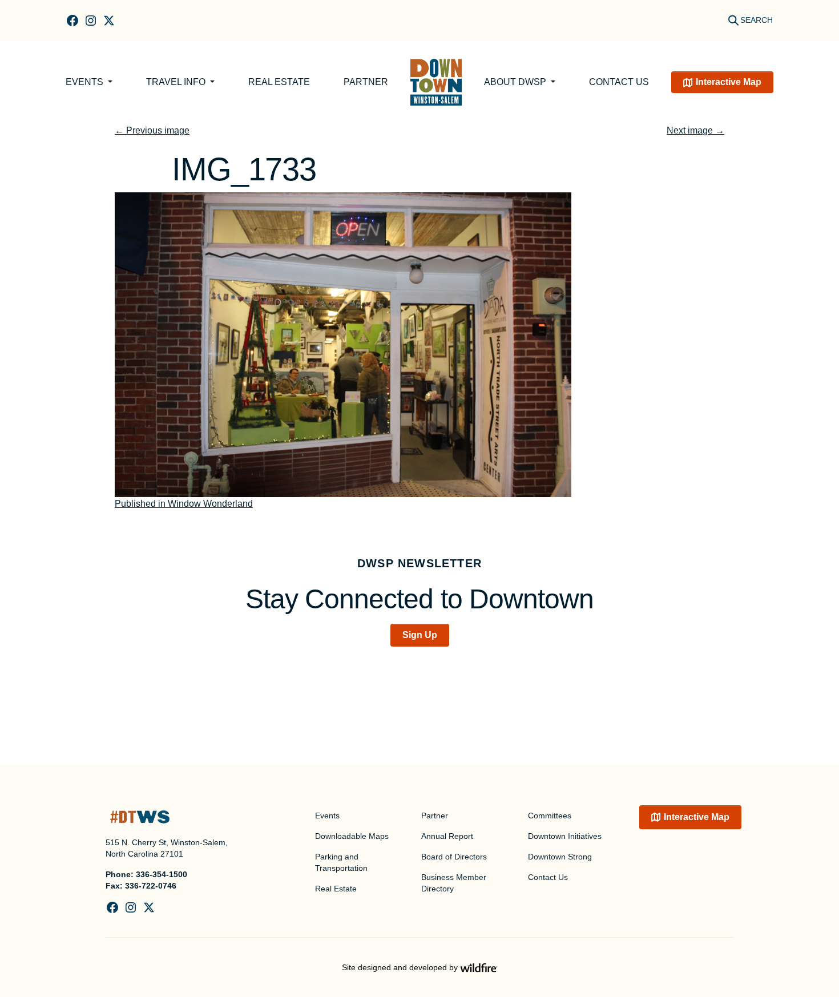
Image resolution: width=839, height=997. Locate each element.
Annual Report (447, 836)
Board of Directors (454, 856)
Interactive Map (728, 82)
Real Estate (279, 82)
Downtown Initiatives (565, 836)
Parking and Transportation (341, 862)
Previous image (152, 130)
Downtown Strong (560, 856)
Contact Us (619, 82)
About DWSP (516, 82)
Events (86, 82)
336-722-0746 (150, 885)
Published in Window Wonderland (184, 503)
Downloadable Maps (352, 836)
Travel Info (177, 82)
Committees (549, 815)
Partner (366, 82)
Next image (695, 130)
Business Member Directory (453, 883)
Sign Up (419, 635)
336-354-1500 (161, 874)
